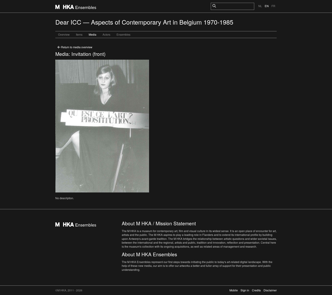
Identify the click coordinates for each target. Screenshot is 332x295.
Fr (273, 6)
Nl (260, 6)
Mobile (233, 290)
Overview (64, 34)
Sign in (245, 290)
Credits (256, 290)
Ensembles (123, 34)
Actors (106, 34)
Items (79, 34)
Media (92, 34)
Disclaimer (270, 290)
